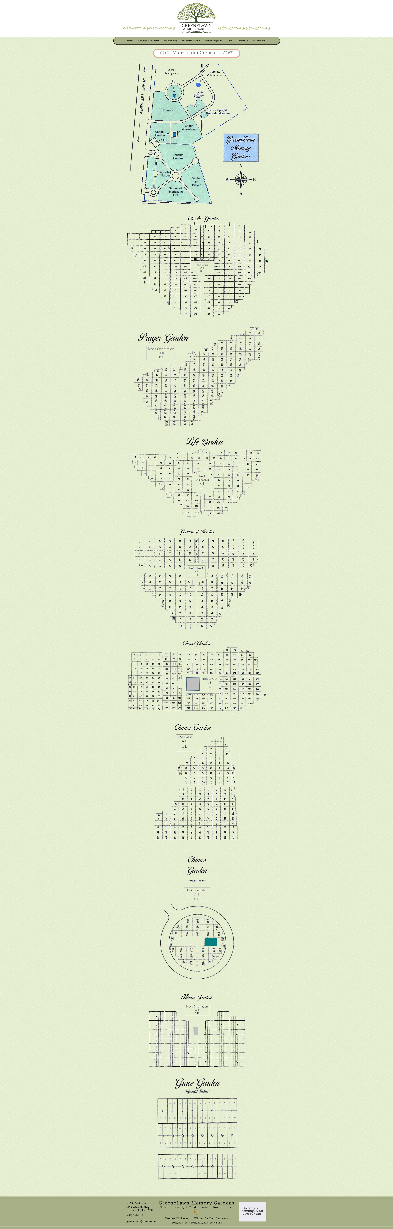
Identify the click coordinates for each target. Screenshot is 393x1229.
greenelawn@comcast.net (141, 1221)
